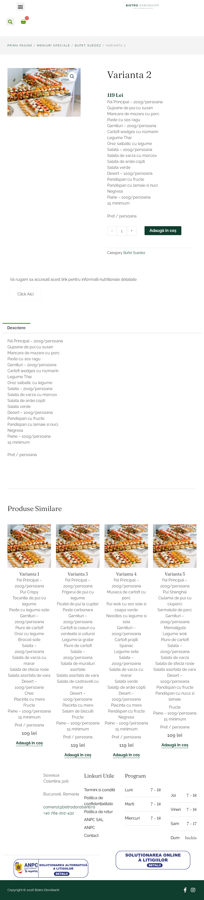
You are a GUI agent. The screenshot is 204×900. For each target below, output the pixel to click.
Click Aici (25, 294)
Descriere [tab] (16, 327)
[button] (20, 6)
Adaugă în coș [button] (29, 743)
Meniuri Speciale (53, 45)
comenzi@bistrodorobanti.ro (69, 807)
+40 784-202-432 (58, 813)
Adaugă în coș (163, 230)
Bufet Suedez (88, 45)
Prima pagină (19, 45)
